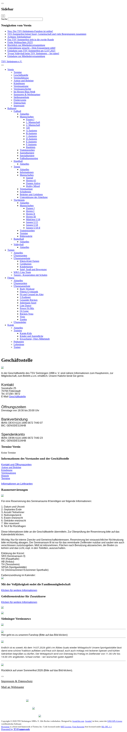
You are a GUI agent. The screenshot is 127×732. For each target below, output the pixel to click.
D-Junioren (31, 139)
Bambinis (30, 147)
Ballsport (11, 108)
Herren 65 (31, 180)
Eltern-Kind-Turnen (29, 261)
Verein (10, 69)
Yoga (22, 316)
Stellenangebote (21, 97)
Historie (5, 475)
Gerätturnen (25, 264)
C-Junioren (31, 136)
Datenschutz (20, 103)
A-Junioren (31, 130)
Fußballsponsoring (29, 158)
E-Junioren (31, 141)
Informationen (27, 172)
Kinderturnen (26, 266)
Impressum (19, 105)
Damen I (30, 208)
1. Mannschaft (33, 122)
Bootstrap (5, 727)
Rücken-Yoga (26, 314)
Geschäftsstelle (21, 75)
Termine (18, 72)
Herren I (30, 211)
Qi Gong (24, 311)
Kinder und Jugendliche (31, 336)
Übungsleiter (20, 322)
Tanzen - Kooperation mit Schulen (30, 275)
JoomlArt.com (78, 721)
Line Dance (25, 305)
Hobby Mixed (33, 186)
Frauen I (30, 119)
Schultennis (25, 191)
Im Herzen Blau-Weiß (24, 91)
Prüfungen (19, 341)
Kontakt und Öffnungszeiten (16, 464)
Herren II (30, 214)
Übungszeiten (20, 255)
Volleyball (19, 244)
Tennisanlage (26, 189)
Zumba (23, 319)
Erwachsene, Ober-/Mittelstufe (35, 339)
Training (18, 330)
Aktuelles (24, 114)
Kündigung (19, 83)
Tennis (17, 166)
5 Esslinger (25, 297)
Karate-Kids (26, 333)
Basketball (19, 239)
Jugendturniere (27, 152)
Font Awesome (78, 727)
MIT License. (66, 727)
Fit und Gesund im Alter (32, 294)
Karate (10, 325)
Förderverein (20, 100)
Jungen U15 (32, 222)
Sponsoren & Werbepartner (27, 94)
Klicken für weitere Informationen (19, 590)
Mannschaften (27, 116)
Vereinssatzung (21, 86)
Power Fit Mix (27, 308)
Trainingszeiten (27, 150)
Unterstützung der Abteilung (34, 197)
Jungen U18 (32, 225)
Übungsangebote (22, 258)
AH (28, 127)
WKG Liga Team (22, 272)
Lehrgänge (19, 344)
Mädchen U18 (33, 219)
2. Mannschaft (33, 125)
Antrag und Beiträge (24, 80)
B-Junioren (31, 133)
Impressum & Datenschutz (17, 681)
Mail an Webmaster (12, 687)
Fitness (10, 277)
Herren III (31, 216)
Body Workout (27, 289)
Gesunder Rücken (28, 300)
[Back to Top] (2, 676)
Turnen (10, 250)
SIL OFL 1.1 (106, 727)
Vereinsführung (21, 78)
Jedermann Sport (28, 302)
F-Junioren (31, 144)
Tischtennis (19, 200)
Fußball (17, 111)
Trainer (17, 347)
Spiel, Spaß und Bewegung (33, 269)
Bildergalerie (26, 236)
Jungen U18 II (33, 227)
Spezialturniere (27, 155)
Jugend (29, 177)
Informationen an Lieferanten (17, 483)
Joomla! (88, 721)
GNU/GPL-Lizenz (114, 721)
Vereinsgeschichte (22, 89)
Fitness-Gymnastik (29, 291)
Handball (18, 161)
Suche (4, 19)
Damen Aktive (33, 183)
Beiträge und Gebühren (31, 194)
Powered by (15, 729)
